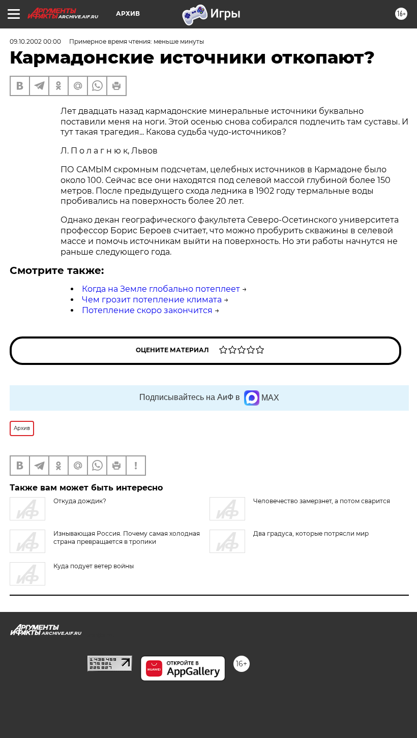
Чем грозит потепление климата (152, 299)
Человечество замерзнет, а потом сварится (321, 501)
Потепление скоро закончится (147, 310)
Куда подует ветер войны (93, 566)
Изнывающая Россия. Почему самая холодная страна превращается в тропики (126, 537)
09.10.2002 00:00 (35, 41)
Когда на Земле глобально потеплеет (161, 289)
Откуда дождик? (79, 501)
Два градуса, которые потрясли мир (311, 533)
